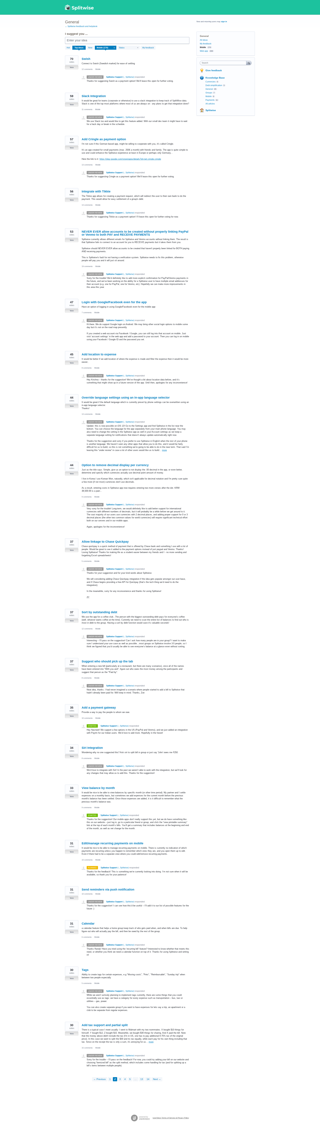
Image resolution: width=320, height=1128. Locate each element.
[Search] (249, 63)
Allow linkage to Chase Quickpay (105, 541)
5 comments (87, 561)
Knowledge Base (215, 77)
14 (148, 1079)
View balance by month (98, 788)
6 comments (87, 937)
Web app (204, 51)
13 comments (87, 165)
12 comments (87, 69)
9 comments (87, 497)
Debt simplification (214, 85)
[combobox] (224, 63)
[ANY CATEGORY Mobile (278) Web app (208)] (105, 48)
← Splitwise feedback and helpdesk (81, 26)
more (164, 450)
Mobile (97, 69)
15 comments (87, 1048)
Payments (210, 100)
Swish (86, 59)
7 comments (87, 313)
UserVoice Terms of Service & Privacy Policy (171, 1118)
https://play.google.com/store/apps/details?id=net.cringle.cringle (130, 159)
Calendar (88, 923)
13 (141, 1079)
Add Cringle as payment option (104, 139)
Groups (209, 93)
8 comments (87, 368)
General (209, 89)
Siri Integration (92, 747)
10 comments (87, 718)
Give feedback (214, 70)
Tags (85, 970)
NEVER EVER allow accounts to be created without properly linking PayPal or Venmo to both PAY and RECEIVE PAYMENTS (135, 233)
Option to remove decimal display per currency (115, 465)
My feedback (148, 48)
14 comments (87, 414)
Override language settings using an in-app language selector (126, 397)
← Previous (100, 1079)
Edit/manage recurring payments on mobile (112, 843)
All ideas (204, 40)
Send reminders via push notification (108, 889)
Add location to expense (99, 354)
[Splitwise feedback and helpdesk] (79, 7)
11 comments (87, 109)
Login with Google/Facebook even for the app (114, 302)
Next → (157, 1079)
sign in (224, 22)
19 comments (87, 266)
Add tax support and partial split (105, 1025)
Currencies (211, 82)
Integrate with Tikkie (96, 191)
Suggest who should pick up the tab (107, 661)
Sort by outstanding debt (99, 612)
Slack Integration (94, 96)
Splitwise (211, 110)
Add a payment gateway (99, 707)
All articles (210, 104)
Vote (72, 67)
